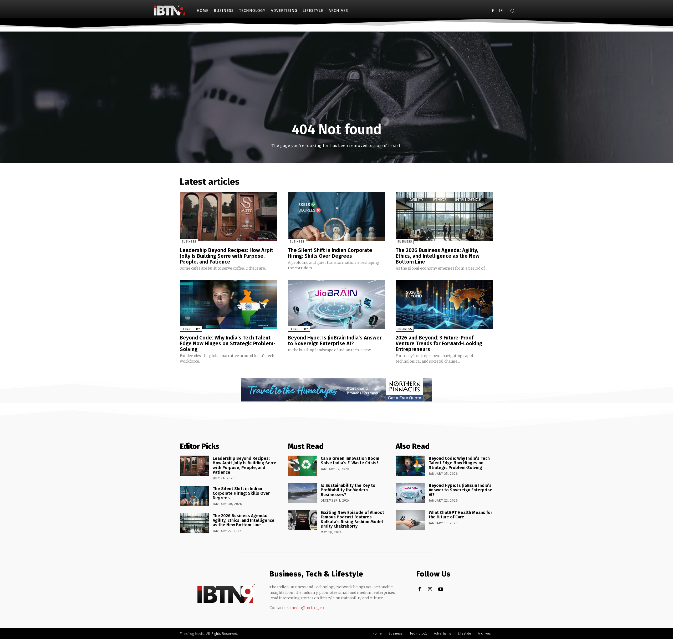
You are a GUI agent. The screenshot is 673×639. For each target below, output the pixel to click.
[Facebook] (492, 10)
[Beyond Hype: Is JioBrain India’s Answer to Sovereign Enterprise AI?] (336, 304)
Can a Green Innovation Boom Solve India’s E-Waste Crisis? (350, 461)
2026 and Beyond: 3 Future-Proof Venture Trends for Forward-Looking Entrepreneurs (439, 343)
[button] (512, 11)
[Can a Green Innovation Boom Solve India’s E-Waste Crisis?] (302, 466)
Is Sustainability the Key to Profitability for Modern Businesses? (348, 490)
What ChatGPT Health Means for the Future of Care (460, 515)
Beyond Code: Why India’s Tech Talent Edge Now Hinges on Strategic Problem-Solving (228, 343)
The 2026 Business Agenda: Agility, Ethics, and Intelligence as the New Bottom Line (438, 256)
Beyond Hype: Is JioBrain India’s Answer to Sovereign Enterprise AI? (335, 340)
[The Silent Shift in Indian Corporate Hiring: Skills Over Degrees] (336, 216)
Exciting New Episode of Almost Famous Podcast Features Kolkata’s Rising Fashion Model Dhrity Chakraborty (352, 519)
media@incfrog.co (307, 607)
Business (189, 241)
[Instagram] (500, 10)
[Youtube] (440, 589)
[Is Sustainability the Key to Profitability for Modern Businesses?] (302, 493)
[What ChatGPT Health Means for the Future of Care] (410, 520)
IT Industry (191, 329)
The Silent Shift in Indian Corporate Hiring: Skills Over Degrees (330, 253)
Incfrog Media (194, 634)
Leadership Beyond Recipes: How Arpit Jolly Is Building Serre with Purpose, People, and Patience (226, 256)
